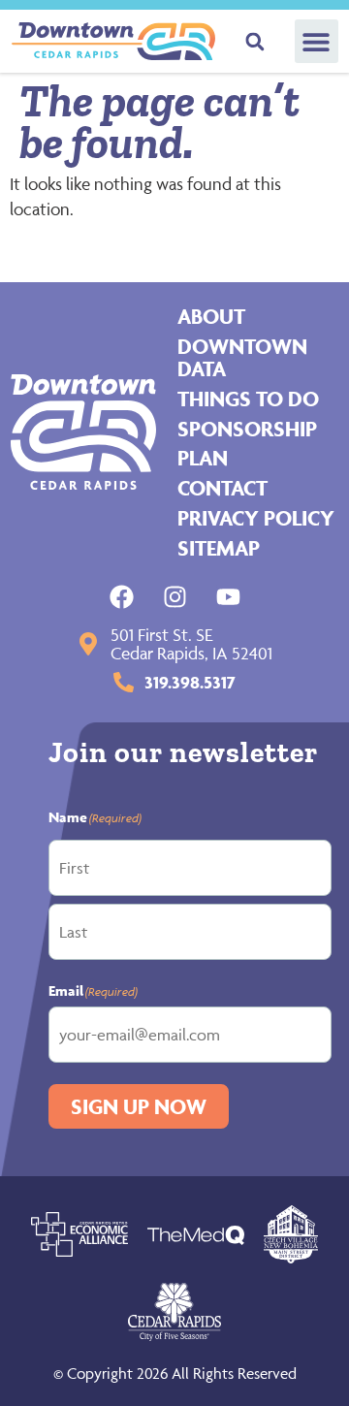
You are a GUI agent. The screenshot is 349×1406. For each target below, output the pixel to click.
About (211, 316)
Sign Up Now (138, 1106)
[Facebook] (122, 597)
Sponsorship (247, 428)
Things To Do (248, 398)
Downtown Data (242, 357)
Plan (202, 457)
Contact (222, 487)
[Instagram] (175, 597)
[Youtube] (228, 597)
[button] (316, 41)
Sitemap (218, 547)
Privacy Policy (255, 517)
